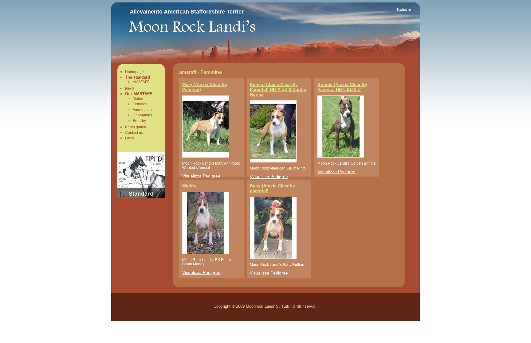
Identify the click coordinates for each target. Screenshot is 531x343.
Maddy (189, 185)
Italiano (404, 9)
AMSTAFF (141, 82)
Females (140, 104)
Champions (142, 115)
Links (129, 138)
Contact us (134, 133)
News (130, 88)
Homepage (134, 72)
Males (138, 98)
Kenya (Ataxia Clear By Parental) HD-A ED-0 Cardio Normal (278, 89)
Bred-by (139, 121)
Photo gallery (136, 127)
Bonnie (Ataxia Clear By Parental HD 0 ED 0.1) (342, 87)
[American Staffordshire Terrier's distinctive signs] (141, 196)
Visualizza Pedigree (201, 175)
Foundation (142, 109)
